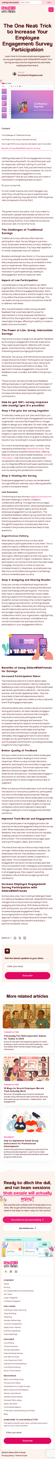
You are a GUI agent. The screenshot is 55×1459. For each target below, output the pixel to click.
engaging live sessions (40, 496)
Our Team (8, 1294)
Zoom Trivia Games (12, 1370)
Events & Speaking (12, 1330)
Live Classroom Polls (13, 1360)
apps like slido (10, 1403)
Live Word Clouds (11, 1356)
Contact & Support (12, 1301)
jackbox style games (13, 1396)
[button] (51, 9)
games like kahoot (12, 1393)
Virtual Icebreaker (12, 1350)
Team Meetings (10, 1334)
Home (6, 1284)
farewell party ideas (13, 1400)
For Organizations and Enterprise (19, 1291)
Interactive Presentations (15, 1363)
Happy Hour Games (12, 1327)
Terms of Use (21, 1455)
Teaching (8, 1317)
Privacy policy (8, 1455)
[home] (8, 9)
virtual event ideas (12, 1383)
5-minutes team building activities (19, 1410)
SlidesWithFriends (35, 448)
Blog (6, 1414)
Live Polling (9, 1343)
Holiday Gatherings (12, 1320)
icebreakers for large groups (17, 1386)
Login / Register (11, 1297)
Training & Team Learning (15, 1310)
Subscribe (27, 975)
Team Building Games (13, 1353)
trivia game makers (12, 1407)
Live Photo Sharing (12, 1367)
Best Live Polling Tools (14, 1379)
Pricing (7, 1287)
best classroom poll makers (16, 1390)
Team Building (10, 1313)
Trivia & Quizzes (11, 1346)
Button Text (50, 3)
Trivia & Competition (13, 1324)
